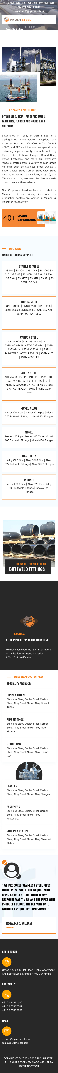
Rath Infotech (29, 1066)
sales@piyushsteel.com (15, 1042)
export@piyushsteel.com (32, 11)
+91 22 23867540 (12, 1002)
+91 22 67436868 (12, 1010)
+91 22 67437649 (12, 1006)
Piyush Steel (45, 1058)
